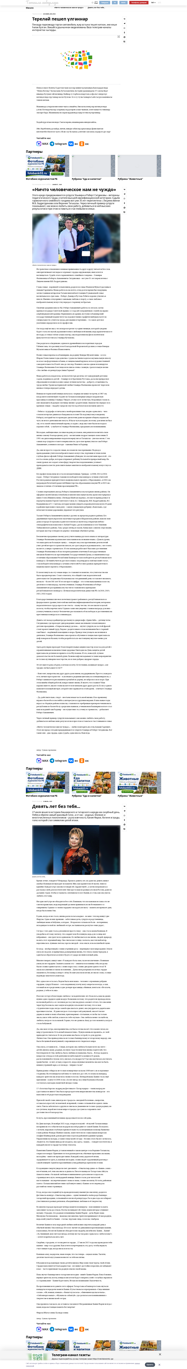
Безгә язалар (37, 801)
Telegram (104, 3)
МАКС (123, 3)
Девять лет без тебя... (96, 8)
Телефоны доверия (139, 3)
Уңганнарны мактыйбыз (42, 184)
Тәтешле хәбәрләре (42, 2)
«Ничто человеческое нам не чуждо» (68, 8)
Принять (150, 1365)
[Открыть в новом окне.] (42, 143)
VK (115, 3)
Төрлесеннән (37, 14)
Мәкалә (29, 8)
